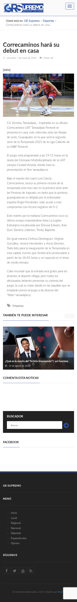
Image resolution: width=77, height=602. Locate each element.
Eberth (60, 592)
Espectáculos (18, 538)
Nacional (16, 528)
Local (14, 518)
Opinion (15, 543)
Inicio (14, 513)
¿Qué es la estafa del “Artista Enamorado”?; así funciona (36, 361)
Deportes (16, 533)
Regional (16, 523)
